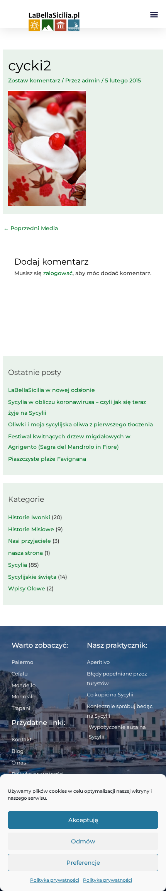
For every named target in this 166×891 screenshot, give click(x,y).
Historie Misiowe (31, 529)
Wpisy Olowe (26, 588)
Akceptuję (83, 820)
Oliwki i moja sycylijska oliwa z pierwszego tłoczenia (80, 424)
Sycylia (17, 565)
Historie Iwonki (29, 517)
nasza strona (25, 553)
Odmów (83, 841)
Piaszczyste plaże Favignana (47, 459)
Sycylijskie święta (32, 577)
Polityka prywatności (54, 880)
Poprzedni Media (30, 228)
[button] (153, 14)
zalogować (58, 273)
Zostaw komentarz (34, 80)
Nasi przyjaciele (29, 541)
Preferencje (83, 862)
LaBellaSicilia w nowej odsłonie (51, 390)
